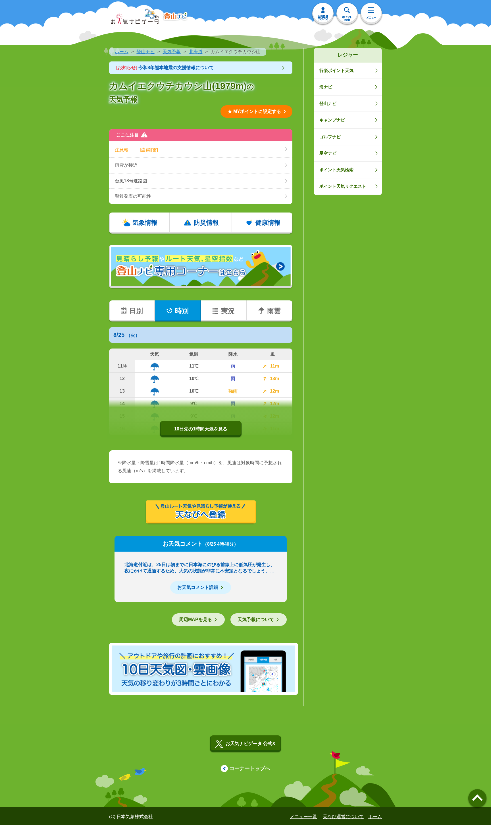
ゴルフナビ (330, 136)
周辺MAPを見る (195, 619)
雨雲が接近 (126, 165)
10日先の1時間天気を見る (200, 428)
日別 (136, 311)
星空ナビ (327, 153)
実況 (228, 311)
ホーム (121, 51)
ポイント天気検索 (336, 169)
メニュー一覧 (303, 816)
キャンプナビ (332, 119)
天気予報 (172, 51)
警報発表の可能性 (133, 196)
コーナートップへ (249, 768)
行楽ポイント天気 (336, 70)
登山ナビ (145, 51)
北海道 (196, 51)
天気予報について (256, 619)
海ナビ (325, 86)
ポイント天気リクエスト (342, 186)
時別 (182, 311)
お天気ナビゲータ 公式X (250, 743)
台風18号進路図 (131, 180)
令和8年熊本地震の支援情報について (165, 67)
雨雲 (274, 311)
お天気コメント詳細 (197, 587)
